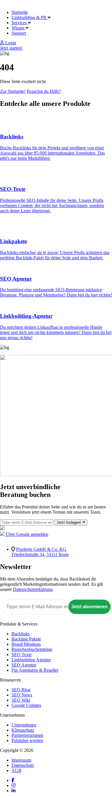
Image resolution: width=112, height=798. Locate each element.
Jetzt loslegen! (69, 522)
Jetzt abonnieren (89, 606)
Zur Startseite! (13, 91)
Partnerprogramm (27, 735)
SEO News (21, 694)
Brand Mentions (26, 644)
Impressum (21, 760)
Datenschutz (22, 765)
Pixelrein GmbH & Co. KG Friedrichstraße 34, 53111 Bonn (40, 552)
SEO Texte (21, 654)
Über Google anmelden (26, 534)
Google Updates (26, 705)
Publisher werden (27, 740)
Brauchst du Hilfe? (44, 91)
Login (10, 42)
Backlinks (20, 633)
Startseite (19, 12)
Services (19, 22)
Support (18, 33)
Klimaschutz (22, 730)
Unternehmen (23, 724)
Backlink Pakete (26, 638)
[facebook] (12, 780)
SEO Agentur (23, 664)
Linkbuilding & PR (29, 17)
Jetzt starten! (11, 48)
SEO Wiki (20, 700)
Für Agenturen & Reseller (34, 670)
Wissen (18, 27)
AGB (16, 770)
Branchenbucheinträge (31, 649)
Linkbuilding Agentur (31, 659)
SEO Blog (20, 689)
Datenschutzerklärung (33, 589)
